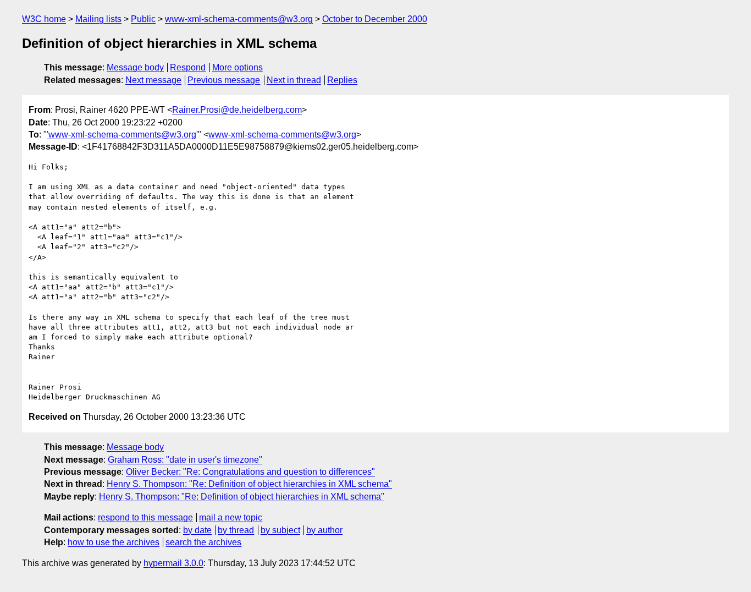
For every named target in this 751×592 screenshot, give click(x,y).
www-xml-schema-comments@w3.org (239, 19)
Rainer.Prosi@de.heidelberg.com (237, 109)
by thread (236, 530)
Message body (135, 67)
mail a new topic (230, 517)
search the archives (203, 542)
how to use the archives (113, 542)
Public (143, 19)
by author (324, 530)
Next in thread (294, 80)
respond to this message (145, 517)
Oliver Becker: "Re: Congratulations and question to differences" (250, 471)
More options (237, 67)
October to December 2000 (374, 19)
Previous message (223, 80)
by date (197, 530)
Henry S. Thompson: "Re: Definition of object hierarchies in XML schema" (249, 484)
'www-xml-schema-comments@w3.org (121, 134)
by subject (280, 530)
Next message (153, 80)
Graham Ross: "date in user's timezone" (185, 459)
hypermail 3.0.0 (173, 563)
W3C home (44, 19)
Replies (342, 80)
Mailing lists (98, 19)
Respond (188, 67)
